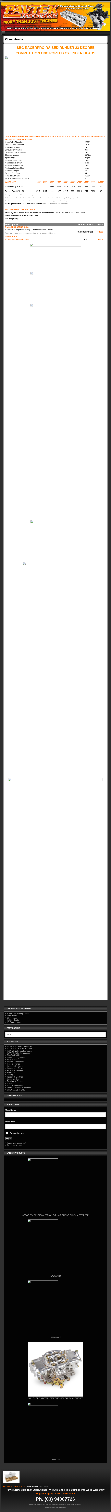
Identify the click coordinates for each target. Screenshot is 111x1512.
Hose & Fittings (13, 1064)
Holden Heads (13, 1020)
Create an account (14, 1145)
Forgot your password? (16, 1143)
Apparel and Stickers (16, 1068)
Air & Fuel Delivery (15, 1070)
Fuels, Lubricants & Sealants (19, 1088)
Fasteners (11, 1072)
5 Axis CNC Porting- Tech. (18, 1014)
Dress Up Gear (13, 1079)
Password (10, 1121)
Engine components (15, 1062)
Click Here (43, 1486)
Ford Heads (12, 1016)
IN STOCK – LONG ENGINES (20, 1047)
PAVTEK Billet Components (18, 1053)
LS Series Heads (14, 1022)
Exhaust (10, 1083)
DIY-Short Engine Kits (16, 1057)
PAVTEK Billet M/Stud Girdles (19, 1051)
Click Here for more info (58, 204)
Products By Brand (15, 1066)
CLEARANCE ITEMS (16, 1090)
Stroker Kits (12, 1060)
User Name (10, 1110)
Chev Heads (12, 1018)
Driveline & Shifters (15, 1081)
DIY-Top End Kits (14, 1055)
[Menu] (3, 33)
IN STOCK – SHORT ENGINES (20, 1049)
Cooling (10, 1075)
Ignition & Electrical (15, 1077)
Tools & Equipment (15, 1085)
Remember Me (16, 1133)
